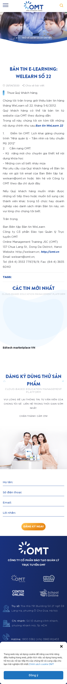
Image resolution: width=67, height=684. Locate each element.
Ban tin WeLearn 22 (49, 125)
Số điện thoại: (12, 492)
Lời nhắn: (9, 512)
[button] (61, 646)
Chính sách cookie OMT (41, 664)
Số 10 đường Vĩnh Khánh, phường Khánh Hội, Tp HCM (35, 623)
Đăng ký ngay (33, 526)
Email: (7, 502)
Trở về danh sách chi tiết (37, 38)
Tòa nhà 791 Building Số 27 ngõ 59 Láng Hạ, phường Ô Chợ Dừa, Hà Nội (38, 608)
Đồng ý (33, 675)
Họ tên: (8, 482)
